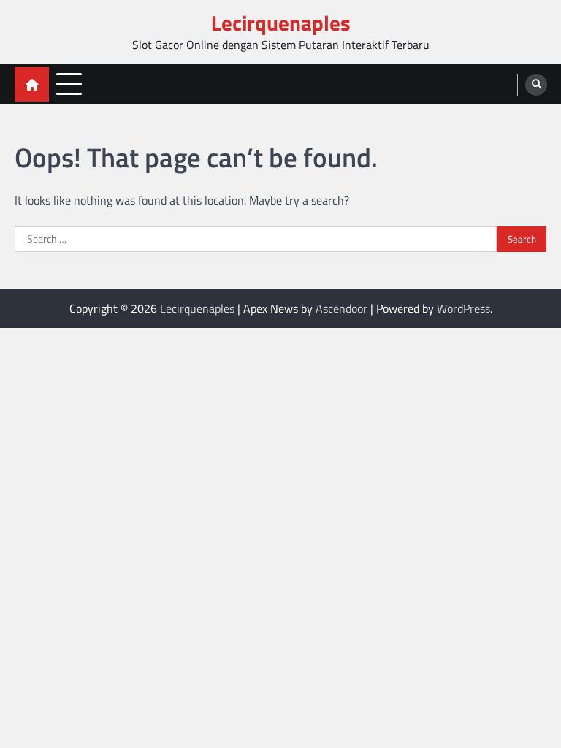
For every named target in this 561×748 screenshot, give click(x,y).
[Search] (536, 85)
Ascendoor (341, 308)
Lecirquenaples (281, 23)
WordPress (463, 308)
